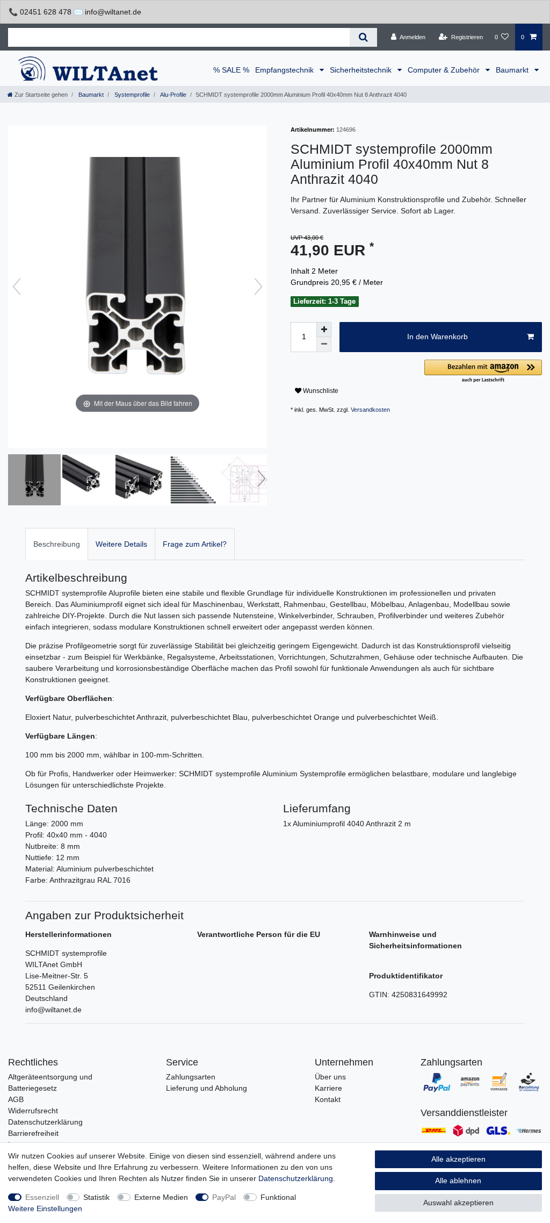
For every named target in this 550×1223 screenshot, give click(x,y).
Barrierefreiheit (33, 1133)
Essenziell (42, 1197)
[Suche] (363, 37)
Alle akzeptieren (458, 1159)
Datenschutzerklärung (45, 1122)
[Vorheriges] (16, 286)
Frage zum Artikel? (195, 544)
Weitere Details (121, 544)
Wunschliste (319, 391)
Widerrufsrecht (33, 1110)
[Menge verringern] (323, 344)
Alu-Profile (172, 94)
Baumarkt (513, 70)
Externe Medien (161, 1197)
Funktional (278, 1197)
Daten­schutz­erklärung (295, 1178)
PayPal (224, 1197)
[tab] (56, 544)
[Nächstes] (258, 286)
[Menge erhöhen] (323, 329)
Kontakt (328, 1099)
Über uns (330, 1076)
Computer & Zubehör (445, 70)
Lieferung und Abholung (206, 1088)
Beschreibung (56, 544)
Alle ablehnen (458, 1180)
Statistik (96, 1197)
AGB (16, 1099)
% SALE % (231, 70)
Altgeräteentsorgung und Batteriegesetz (50, 1082)
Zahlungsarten (190, 1076)
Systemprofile (131, 94)
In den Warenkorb (437, 336)
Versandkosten (370, 409)
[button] (483, 372)
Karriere (328, 1088)
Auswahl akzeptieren (458, 1202)
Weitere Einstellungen (45, 1208)
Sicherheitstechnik (362, 70)
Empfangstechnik (285, 70)
